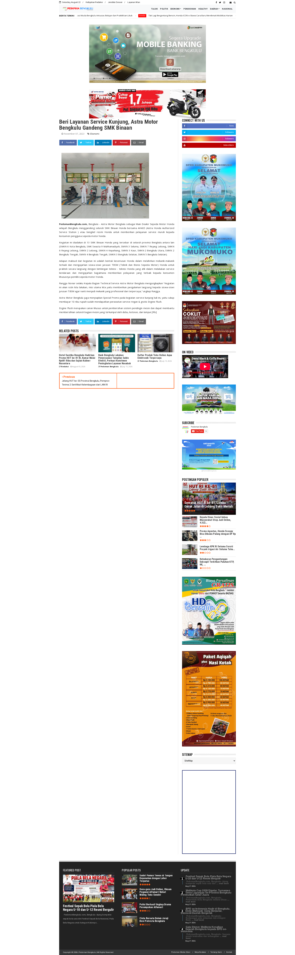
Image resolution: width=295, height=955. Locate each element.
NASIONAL (227, 9)
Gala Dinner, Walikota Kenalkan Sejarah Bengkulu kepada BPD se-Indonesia (204, 929)
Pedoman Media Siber (180, 952)
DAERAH (214, 9)
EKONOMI (175, 9)
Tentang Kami (216, 952)
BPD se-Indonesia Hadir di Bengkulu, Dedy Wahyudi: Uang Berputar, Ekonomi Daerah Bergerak (205, 910)
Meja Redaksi (200, 952)
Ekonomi (94, 133)
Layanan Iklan (134, 2)
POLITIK (164, 9)
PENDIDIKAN (189, 9)
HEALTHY (202, 9)
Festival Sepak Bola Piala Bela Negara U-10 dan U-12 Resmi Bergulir (88, 908)
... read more (222, 883)
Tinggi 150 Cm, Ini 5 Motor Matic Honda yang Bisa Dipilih (207, 15)
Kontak (229, 952)
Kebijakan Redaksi (94, 2)
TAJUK (154, 9)
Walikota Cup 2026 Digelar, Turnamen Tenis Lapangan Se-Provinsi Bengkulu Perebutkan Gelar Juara (206, 892)
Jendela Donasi (115, 2)
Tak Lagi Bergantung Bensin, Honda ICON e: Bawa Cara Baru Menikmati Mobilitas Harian (123, 15)
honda (174, 15)
